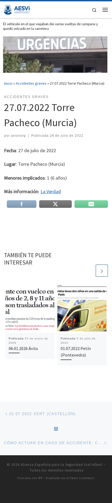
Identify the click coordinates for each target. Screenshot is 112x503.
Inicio (8, 83)
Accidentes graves (31, 83)
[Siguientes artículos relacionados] (102, 271)
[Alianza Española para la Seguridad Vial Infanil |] (17, 9)
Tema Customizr (82, 478)
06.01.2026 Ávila (23, 348)
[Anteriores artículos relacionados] (89, 271)
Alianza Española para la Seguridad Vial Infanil (61, 464)
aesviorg (18, 136)
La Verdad (51, 191)
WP (40, 478)
